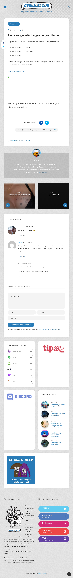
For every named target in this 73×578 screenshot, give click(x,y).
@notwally (43, 172)
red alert (27, 140)
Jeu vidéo (14, 24)
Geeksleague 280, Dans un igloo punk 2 (58, 405)
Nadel (20, 242)
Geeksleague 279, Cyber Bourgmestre (58, 414)
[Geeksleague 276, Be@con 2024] (45, 443)
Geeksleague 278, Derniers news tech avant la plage (57, 425)
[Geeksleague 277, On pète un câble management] (45, 433)
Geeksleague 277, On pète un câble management (57, 434)
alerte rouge (14, 140)
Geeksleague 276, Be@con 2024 (56, 443)
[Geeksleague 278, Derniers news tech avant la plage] (45, 424)
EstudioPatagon (42, 573)
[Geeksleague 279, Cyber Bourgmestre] (45, 414)
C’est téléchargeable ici (16, 71)
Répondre (22, 235)
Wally (36, 160)
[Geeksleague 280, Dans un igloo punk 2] (45, 405)
